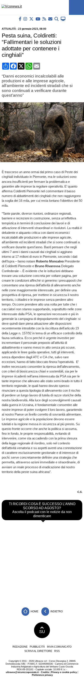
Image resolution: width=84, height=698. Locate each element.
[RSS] (44, 19)
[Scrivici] (50, 19)
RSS (57, 651)
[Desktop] (63, 19)
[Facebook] (20, 19)
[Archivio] (56, 19)
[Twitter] (31, 19)
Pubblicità (37, 646)
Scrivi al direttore (38, 651)
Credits (45, 672)
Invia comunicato (59, 646)
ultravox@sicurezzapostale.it (22, 672)
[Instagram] (25, 19)
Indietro (56, 611)
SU (42, 631)
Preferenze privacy (42, 675)
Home (34, 611)
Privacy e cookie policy (64, 672)
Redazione (20, 646)
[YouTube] (38, 19)
